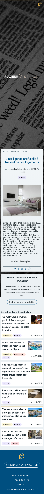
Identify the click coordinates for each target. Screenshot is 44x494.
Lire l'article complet (20, 261)
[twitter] (25, 269)
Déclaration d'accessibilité (22, 489)
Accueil (5, 151)
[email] (15, 269)
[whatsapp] (29, 269)
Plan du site (22, 480)
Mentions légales (22, 475)
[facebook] (18, 269)
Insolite (24, 151)
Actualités (15, 151)
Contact (22, 485)
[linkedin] (22, 269)
